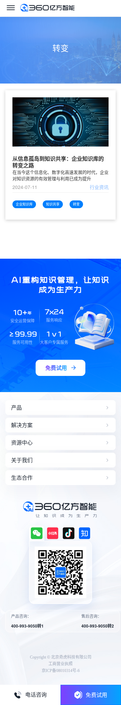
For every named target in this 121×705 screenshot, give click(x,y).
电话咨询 (36, 695)
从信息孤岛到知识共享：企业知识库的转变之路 (58, 162)
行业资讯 (99, 187)
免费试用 (96, 695)
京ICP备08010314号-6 (61, 670)
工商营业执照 (60, 664)
